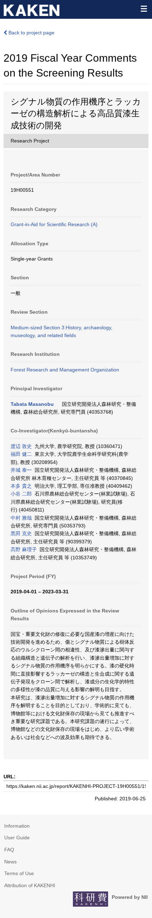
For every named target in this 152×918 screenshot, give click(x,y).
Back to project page (30, 32)
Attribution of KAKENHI (29, 885)
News (10, 861)
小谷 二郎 (21, 494)
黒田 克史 (21, 533)
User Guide (17, 837)
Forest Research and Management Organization (65, 370)
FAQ (9, 849)
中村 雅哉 (21, 518)
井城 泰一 (21, 470)
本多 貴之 (21, 486)
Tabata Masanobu (32, 404)
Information (17, 826)
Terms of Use (19, 873)
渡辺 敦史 (21, 446)
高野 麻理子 (24, 549)
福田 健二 (21, 454)
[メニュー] (143, 8)
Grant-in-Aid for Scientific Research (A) (54, 224)
